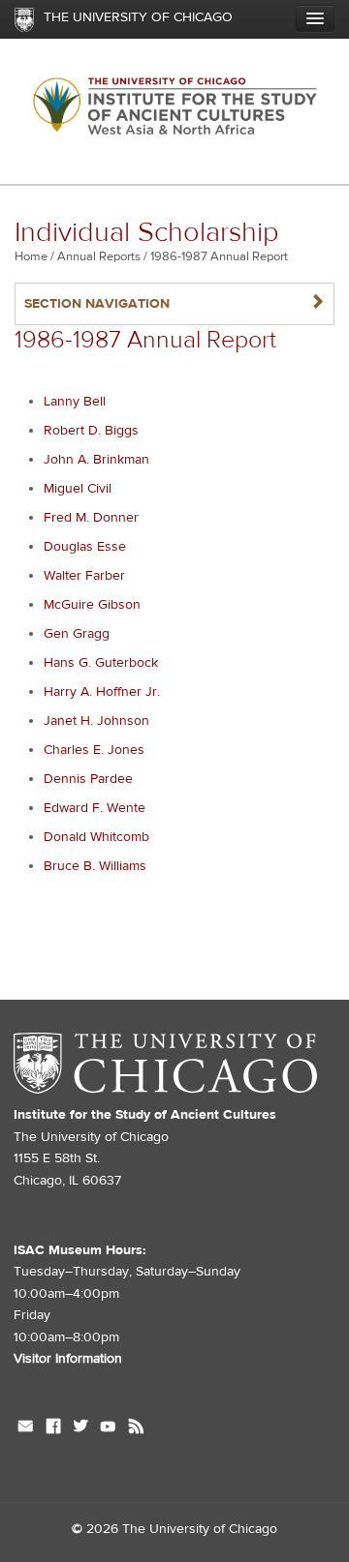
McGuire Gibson (92, 605)
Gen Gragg (77, 634)
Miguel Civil (77, 488)
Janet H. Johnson (96, 721)
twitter (80, 1428)
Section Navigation (174, 303)
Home (31, 256)
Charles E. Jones (94, 750)
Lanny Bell (75, 401)
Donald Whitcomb (96, 837)
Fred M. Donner (91, 517)
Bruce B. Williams (95, 866)
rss (136, 1428)
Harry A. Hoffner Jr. (102, 692)
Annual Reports (99, 256)
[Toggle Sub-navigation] (315, 18)
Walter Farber (84, 576)
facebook (53, 1428)
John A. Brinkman (96, 459)
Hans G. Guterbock (101, 663)
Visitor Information (68, 1358)
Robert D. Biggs (91, 430)
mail (25, 1428)
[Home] (174, 112)
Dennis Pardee (88, 779)
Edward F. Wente (94, 808)
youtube (108, 1428)
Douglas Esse (85, 547)
